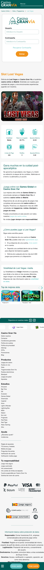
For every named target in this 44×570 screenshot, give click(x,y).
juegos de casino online (18, 216)
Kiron (2, 403)
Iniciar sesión (16, 566)
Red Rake (4, 420)
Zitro (2, 427)
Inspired (3, 401)
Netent (3, 413)
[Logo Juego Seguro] (22, 505)
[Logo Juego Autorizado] (18, 517)
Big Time (4, 389)
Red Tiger (4, 422)
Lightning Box (5, 408)
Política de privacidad (28, 562)
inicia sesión (33, 243)
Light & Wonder (6, 406)
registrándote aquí (31, 239)
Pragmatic (4, 418)
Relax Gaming (5, 425)
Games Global (5, 396)
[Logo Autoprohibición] (35, 510)
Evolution (4, 394)
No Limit (3, 415)
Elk (2, 391)
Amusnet (4, 387)
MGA (2, 410)
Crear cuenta (33, 566)
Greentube (4, 399)
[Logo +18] (35, 517)
